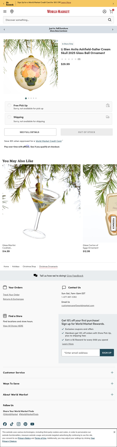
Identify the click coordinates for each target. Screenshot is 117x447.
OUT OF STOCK (86, 132)
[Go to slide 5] (36, 98)
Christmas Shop (29, 266)
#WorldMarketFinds (28, 414)
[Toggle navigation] (4, 11)
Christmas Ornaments (48, 266)
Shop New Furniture (58, 30)
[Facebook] (5, 424)
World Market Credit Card (49, 141)
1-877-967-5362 (69, 297)
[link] (111, 11)
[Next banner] (113, 3)
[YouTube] (32, 424)
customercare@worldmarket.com (78, 305)
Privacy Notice (24, 438)
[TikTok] (12, 424)
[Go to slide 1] (26, 98)
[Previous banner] (3, 3)
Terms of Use (40, 438)
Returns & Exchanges (13, 299)
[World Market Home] (58, 11)
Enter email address (76, 352)
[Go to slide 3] (31, 98)
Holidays (15, 266)
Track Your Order (11, 294)
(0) (79, 59)
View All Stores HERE (13, 325)
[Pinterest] (25, 424)
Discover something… (17, 19)
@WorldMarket (10, 414)
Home (6, 266)
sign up (107, 352)
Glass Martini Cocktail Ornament (8, 246)
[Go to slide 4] (33, 98)
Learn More (66, 2)
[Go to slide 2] (28, 98)
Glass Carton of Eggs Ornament (90, 246)
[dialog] (58, 438)
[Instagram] (18, 424)
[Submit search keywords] (110, 20)
